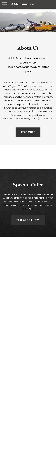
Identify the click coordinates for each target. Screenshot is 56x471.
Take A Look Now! (28, 220)
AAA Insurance (22, 4)
